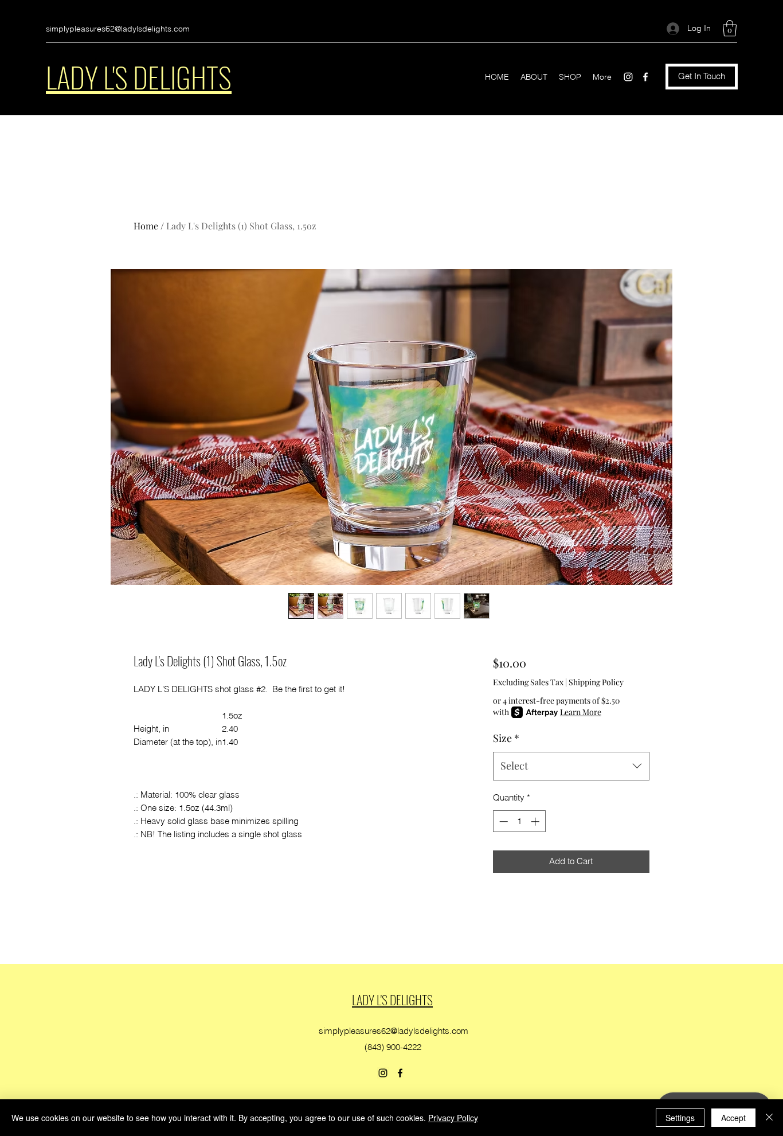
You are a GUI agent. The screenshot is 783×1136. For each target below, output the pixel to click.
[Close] (769, 1117)
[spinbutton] (519, 821)
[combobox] (571, 766)
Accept (733, 1117)
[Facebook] (645, 77)
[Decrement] (502, 821)
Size (506, 738)
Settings (680, 1117)
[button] (730, 28)
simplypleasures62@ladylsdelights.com (118, 29)
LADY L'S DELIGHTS (139, 76)
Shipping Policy (596, 682)
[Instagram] (628, 77)
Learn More (580, 711)
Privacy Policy (453, 1117)
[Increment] (536, 821)
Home (146, 226)
